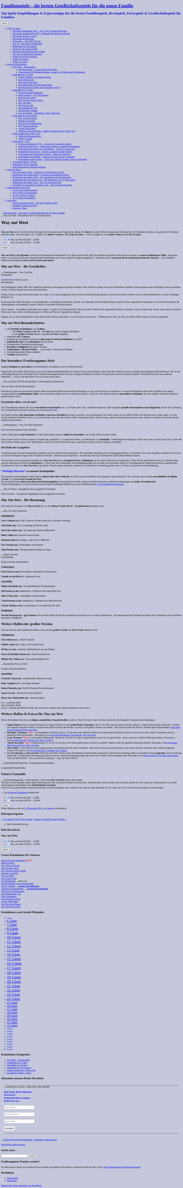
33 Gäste (10, 1028)
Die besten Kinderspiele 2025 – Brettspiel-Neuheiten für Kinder (41, 33)
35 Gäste (10, 1034)
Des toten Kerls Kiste (28, 82)
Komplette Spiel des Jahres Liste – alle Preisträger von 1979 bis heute (44, 180)
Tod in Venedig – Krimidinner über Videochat (39, 113)
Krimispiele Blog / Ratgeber (25, 164)
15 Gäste (14, 959)
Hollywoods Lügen (27, 98)
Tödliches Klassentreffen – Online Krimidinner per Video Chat (46, 131)
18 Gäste (14, 972)
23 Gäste (13, 994)
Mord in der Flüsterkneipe (30, 123)
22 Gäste (13, 990)
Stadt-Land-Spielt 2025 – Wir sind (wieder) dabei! (35, 203)
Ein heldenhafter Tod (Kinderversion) (35, 85)
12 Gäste (14, 946)
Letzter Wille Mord (26, 128)
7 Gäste (12, 924)
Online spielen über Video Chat (21, 1070)
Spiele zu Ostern (20, 62)
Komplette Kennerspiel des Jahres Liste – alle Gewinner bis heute (42, 185)
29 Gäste (12, 1015)
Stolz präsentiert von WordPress (27, 1185)
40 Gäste (10, 1046)
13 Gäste (13, 950)
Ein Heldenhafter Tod (11, 894)
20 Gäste (14, 981)
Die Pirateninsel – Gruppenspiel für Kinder (37, 69)
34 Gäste (10, 1031)
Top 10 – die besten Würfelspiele (27, 44)
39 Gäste (10, 1044)
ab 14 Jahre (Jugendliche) (24, 198)
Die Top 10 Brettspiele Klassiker (27, 54)
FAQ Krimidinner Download (110, 484)
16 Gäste (14, 963)
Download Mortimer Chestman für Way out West (73, 735)
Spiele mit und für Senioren (25, 56)
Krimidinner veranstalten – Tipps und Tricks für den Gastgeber (46, 157)
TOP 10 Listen (13, 28)
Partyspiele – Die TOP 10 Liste (27, 41)
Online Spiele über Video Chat (26, 133)
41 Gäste (10, 1049)
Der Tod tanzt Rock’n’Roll (30, 100)
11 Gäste (14, 941)
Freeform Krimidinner (17, 64)
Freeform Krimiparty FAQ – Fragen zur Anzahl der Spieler (44, 144)
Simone (50, 808)
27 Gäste (12, 1009)
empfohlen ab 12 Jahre (23, 74)
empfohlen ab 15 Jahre (23, 90)
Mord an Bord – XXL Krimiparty (33, 95)
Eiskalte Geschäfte (26, 121)
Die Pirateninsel (8, 881)
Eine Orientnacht (26, 80)
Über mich (11, 200)
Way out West (24, 103)
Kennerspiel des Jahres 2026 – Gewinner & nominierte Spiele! (41, 175)
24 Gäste (13, 999)
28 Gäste (12, 1012)
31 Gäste (12, 1022)
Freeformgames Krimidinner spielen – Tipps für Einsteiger (44, 154)
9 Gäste (12, 933)
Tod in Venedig (25, 139)
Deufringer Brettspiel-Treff (25, 205)
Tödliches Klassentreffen (29, 136)
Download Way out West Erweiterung (161, 755)
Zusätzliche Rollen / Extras (25, 162)
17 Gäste (14, 968)
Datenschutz (12, 1178)
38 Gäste (10, 1041)
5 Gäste (9, 918)
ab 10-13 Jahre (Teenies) (24, 195)
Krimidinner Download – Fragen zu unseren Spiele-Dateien (45, 151)
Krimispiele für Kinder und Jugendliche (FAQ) (39, 87)
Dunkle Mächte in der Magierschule (34, 77)
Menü (4, 23)
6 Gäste (12, 921)
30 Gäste (12, 1018)
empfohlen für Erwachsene (25, 116)
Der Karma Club (25, 105)
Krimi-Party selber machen (13, 1144)
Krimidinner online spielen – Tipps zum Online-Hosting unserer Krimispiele (52, 159)
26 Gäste (12, 1005)
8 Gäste (12, 928)
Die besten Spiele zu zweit (24, 36)
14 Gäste (13, 954)
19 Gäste (14, 977)
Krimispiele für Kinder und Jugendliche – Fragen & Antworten (46, 149)
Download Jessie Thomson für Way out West (32, 740)
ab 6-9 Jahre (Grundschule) (25, 193)
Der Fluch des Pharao (28, 126)
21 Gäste (13, 986)
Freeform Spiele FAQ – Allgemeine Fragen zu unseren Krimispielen (49, 146)
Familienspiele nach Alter (18, 187)
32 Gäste (12, 1025)
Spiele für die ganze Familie (25, 49)
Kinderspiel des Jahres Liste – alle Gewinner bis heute (37, 182)
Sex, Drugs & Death (27, 118)
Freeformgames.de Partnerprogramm (29, 167)
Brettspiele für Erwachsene (25, 46)
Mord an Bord (7, 863)
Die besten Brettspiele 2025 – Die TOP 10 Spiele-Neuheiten (40, 31)
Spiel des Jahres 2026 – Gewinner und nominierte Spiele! (38, 172)
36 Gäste (10, 1036)
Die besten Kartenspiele (23, 39)
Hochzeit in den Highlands (30, 92)
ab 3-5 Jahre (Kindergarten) (25, 190)
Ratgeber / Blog (20, 208)
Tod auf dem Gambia (27, 110)
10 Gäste (14, 937)
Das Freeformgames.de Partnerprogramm (122, 1167)
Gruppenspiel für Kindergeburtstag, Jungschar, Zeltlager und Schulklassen (51, 72)
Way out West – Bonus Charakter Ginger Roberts (43, 819)
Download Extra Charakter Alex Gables (48, 750)
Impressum (12, 1180)
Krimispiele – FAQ (21, 141)
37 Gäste (10, 1039)
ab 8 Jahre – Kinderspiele (24, 67)
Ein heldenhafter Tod (27, 108)
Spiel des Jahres (14, 169)
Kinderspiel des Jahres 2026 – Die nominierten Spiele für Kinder (42, 177)
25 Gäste (12, 1002)
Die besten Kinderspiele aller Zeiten (29, 51)
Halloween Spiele (21, 59)
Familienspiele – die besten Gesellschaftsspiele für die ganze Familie (67, 5)
